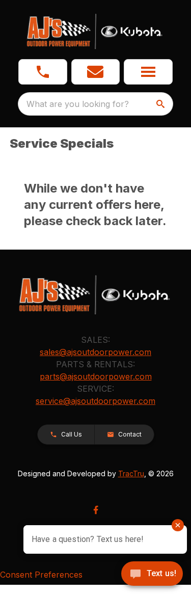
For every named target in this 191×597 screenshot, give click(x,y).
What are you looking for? (77, 104)
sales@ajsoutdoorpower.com (95, 352)
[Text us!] (152, 574)
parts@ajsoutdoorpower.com (96, 376)
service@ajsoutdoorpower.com (95, 401)
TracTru (131, 473)
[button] (42, 72)
